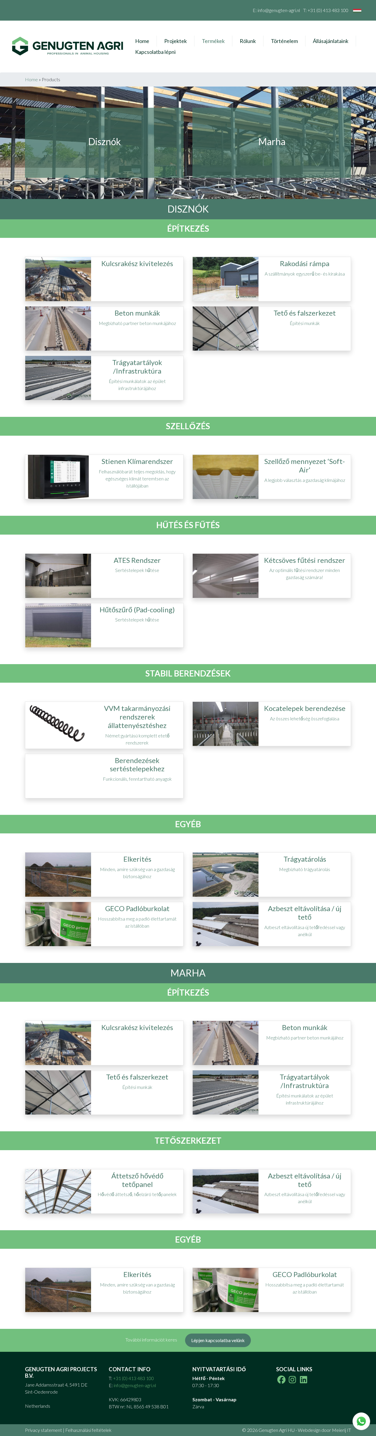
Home (142, 41)
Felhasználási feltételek (88, 1430)
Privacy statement (43, 1430)
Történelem (284, 41)
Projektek (175, 41)
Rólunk (248, 41)
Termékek (213, 41)
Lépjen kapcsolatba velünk (218, 1340)
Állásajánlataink (330, 41)
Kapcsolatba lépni (155, 52)
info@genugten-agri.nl (279, 10)
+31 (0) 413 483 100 (328, 10)
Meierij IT (341, 1430)
